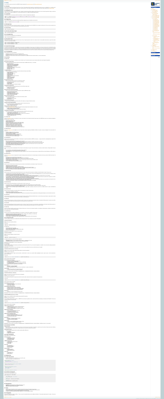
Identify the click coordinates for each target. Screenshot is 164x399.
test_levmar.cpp (155, 28)
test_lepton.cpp (155, 29)
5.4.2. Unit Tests (155, 18)
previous (156, 0)
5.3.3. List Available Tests (156, 15)
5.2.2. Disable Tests (155, 11)
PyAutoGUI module (51, 8)
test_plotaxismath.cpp (156, 25)
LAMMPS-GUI (6, 0)
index (159, 0)
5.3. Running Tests (154, 12)
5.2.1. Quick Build (155, 10)
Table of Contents (153, 7)
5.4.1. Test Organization (156, 17)
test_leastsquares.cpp (156, 26)
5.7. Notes (153, 50)
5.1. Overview (153, 9)
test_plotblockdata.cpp (156, 24)
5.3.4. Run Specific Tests (156, 16)
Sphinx (155, 398)
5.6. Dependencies (154, 49)
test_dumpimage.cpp (156, 21)
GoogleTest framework (30, 4)
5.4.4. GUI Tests (155, 35)
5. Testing (152, 8)
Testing (10, 0)
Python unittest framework (38, 4)
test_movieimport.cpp (156, 22)
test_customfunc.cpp (156, 30)
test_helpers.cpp (155, 19)
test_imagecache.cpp (156, 23)
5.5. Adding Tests (154, 45)
